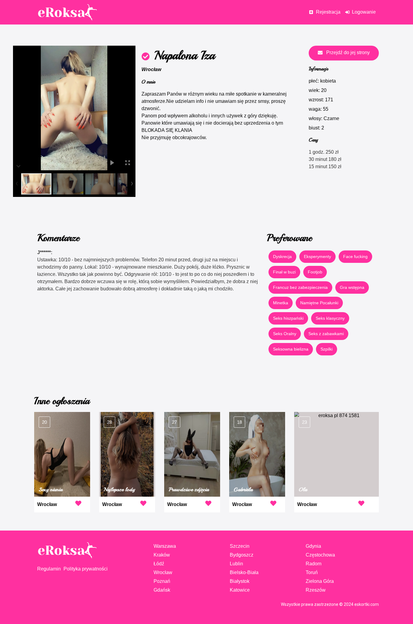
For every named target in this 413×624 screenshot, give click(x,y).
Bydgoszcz (241, 554)
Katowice (240, 590)
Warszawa (165, 546)
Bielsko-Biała (244, 572)
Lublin (236, 563)
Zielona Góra (320, 581)
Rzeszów (316, 590)
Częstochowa (320, 554)
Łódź (159, 563)
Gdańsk (162, 590)
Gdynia (313, 546)
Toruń (312, 572)
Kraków (162, 554)
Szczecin (239, 546)
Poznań (162, 581)
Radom (313, 563)
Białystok (239, 581)
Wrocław (151, 69)
